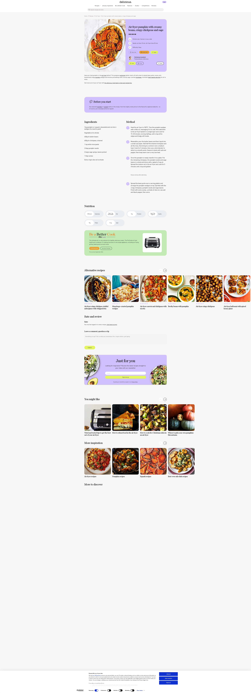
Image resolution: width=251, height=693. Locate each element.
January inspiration (107, 5)
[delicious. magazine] (125, 2)
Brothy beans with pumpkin (178, 306)
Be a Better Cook (120, 5)
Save (133, 63)
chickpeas (139, 77)
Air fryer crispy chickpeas (205, 306)
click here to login (112, 324)
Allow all (168, 674)
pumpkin (97, 77)
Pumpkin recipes (118, 476)
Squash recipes (145, 476)
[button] (165, 270)
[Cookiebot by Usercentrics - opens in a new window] (80, 690)
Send (161, 63)
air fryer (104, 75)
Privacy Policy (135, 382)
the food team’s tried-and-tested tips (118, 83)
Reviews (154, 5)
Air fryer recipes (90, 476)
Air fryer (98, 16)
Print (141, 63)
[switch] (109, 690)
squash (106, 107)
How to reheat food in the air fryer (125, 433)
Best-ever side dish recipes (178, 476)
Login (164, 2)
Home (85, 16)
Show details (140, 690)
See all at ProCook (106, 248)
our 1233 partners (97, 675)
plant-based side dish (154, 77)
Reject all (168, 682)
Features (129, 5)
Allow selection (168, 678)
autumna (122, 75)
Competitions (145, 5)
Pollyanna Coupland (140, 57)
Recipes (97, 5)
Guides (137, 5)
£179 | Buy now (94, 248)
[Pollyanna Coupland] (130, 58)
